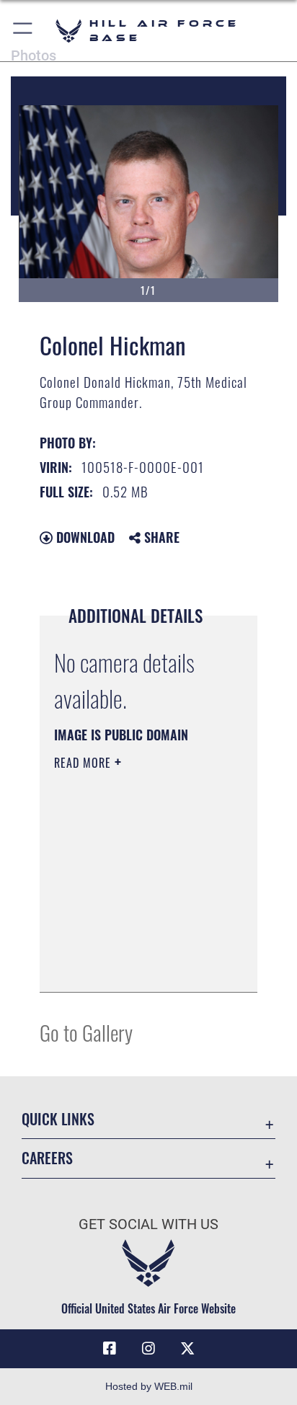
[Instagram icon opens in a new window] (148, 1349)
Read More (84, 762)
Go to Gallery (86, 1031)
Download (84, 537)
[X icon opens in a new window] (187, 1349)
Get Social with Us (148, 1224)
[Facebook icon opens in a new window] (109, 1349)
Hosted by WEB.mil (148, 1386)
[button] (23, 30)
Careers (47, 1158)
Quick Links (58, 1119)
